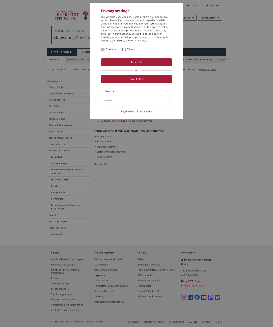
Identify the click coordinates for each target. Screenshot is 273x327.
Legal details (127, 111)
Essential (111, 49)
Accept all (136, 62)
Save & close (136, 79)
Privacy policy (144, 111)
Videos (131, 49)
